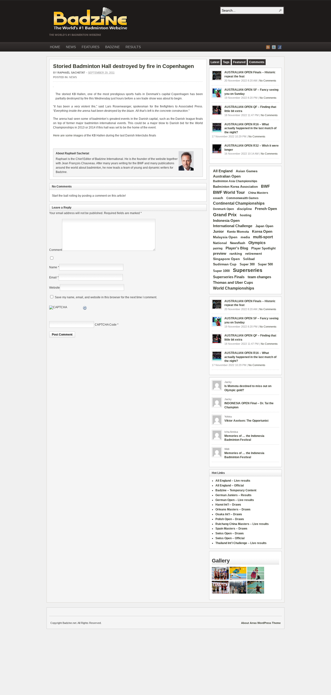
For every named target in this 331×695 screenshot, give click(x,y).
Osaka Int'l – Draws (228, 514)
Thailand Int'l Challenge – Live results (241, 543)
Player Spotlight (263, 248)
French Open (266, 209)
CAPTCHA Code (106, 324)
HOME (55, 47)
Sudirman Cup (224, 264)
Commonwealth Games (242, 198)
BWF (265, 186)
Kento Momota (238, 231)
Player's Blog (237, 248)
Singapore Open (226, 259)
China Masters (258, 192)
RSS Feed (268, 47)
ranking (235, 253)
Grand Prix (225, 214)
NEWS (71, 47)
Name (53, 267)
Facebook (280, 47)
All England (223, 171)
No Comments (267, 80)
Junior (218, 231)
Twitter (274, 47)
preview (219, 253)
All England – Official (229, 485)
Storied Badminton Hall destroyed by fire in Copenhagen (123, 66)
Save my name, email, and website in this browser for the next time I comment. (106, 297)
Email (53, 277)
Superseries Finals (228, 277)
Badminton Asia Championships (235, 181)
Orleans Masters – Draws (233, 509)
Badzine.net (91, 18)
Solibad (249, 259)
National (220, 243)
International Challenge (232, 226)
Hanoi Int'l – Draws (228, 504)
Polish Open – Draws (229, 519)
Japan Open (264, 226)
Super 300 (247, 264)
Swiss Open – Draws (229, 533)
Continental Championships (239, 203)
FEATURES (90, 47)
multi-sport (263, 237)
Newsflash (237, 243)
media (245, 237)
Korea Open (262, 231)
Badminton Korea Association (235, 186)
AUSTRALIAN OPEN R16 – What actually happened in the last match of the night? (250, 128)
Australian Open (227, 176)
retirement (253, 253)
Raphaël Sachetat (71, 72)
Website (54, 287)
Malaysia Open (225, 237)
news (73, 77)
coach (218, 198)
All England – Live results (232, 480)
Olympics (257, 243)
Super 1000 (221, 271)
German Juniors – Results (233, 495)
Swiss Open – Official (229, 538)
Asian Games (247, 171)
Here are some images (68, 135)
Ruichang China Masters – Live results (242, 524)
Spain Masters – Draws (231, 528)
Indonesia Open (226, 221)
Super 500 (265, 264)
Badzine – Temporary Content (235, 490)
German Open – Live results (234, 500)
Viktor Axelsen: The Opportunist (246, 420)
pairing (217, 248)
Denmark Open (223, 209)
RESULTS (133, 47)
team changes (259, 277)
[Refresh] (85, 308)
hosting (245, 215)
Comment (55, 250)
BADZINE (112, 47)
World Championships (233, 288)
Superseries (247, 270)
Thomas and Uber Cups (233, 282)
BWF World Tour (229, 192)
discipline (244, 209)
